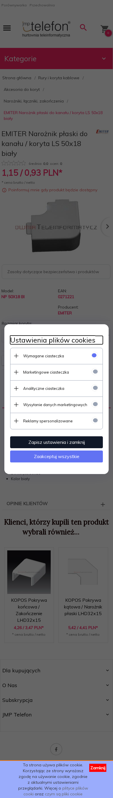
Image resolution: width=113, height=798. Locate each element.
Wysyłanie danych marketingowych (55, 404)
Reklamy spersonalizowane (48, 421)
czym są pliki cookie (64, 794)
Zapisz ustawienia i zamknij (56, 442)
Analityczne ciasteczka (43, 388)
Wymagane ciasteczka (43, 356)
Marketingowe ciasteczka (46, 372)
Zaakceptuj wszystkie (56, 456)
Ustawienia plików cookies (52, 340)
